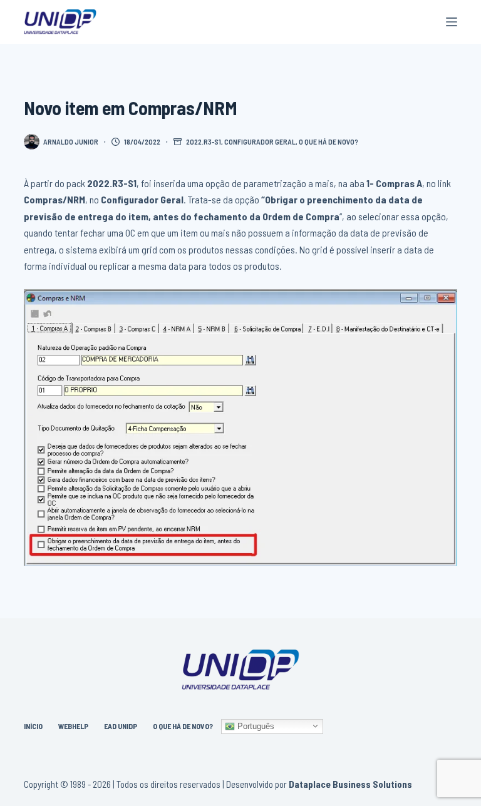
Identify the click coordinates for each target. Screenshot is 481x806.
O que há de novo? (328, 141)
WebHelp (73, 726)
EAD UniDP (120, 726)
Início (33, 726)
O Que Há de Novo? (183, 726)
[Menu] (451, 22)
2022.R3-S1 (203, 141)
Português (254, 725)
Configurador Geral (260, 141)
